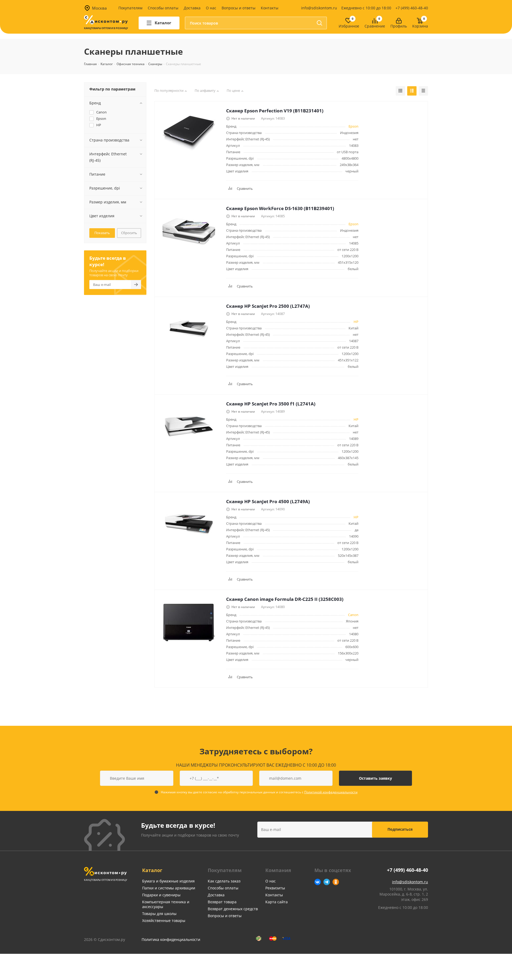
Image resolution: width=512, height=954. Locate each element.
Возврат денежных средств (233, 908)
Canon (353, 614)
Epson (353, 126)
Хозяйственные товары (163, 920)
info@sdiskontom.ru (319, 7)
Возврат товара (222, 901)
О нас (211, 7)
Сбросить (129, 232)
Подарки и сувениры (161, 894)
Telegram (326, 882)
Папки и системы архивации (168, 887)
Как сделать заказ (224, 881)
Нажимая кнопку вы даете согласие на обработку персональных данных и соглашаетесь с (259, 792)
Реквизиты (275, 887)
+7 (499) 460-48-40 (411, 7)
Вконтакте (317, 882)
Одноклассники (336, 882)
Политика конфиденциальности (171, 939)
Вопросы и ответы (238, 7)
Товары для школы (159, 913)
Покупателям (130, 7)
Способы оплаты (163, 7)
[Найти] (319, 23)
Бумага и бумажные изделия (168, 881)
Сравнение (375, 26)
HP (356, 321)
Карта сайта (276, 901)
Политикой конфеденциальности (331, 792)
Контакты (269, 7)
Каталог (152, 870)
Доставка (192, 7)
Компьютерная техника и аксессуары (165, 904)
